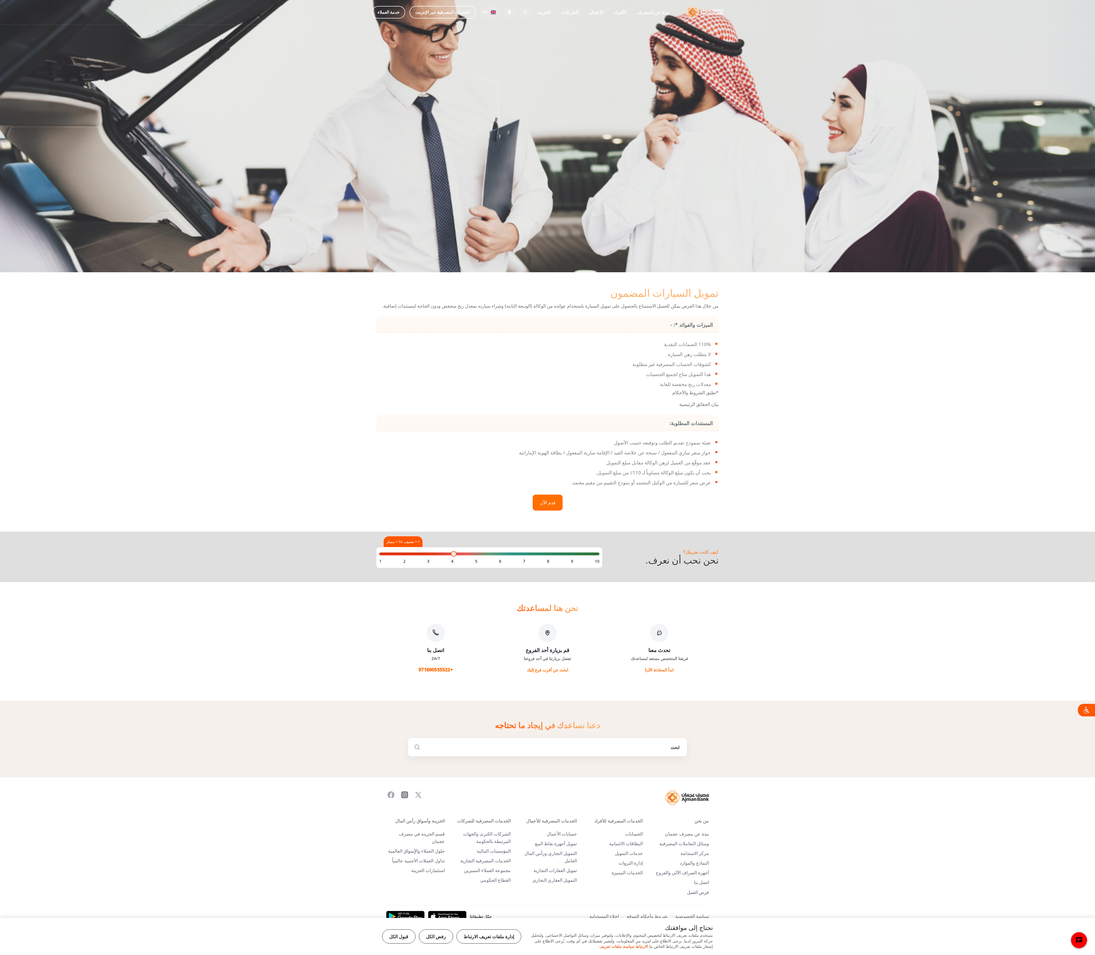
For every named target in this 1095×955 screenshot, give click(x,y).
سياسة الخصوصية (692, 916)
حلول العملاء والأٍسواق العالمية (416, 851)
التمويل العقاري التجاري (554, 880)
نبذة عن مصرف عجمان (687, 834)
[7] (524, 561)
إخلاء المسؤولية (604, 916)
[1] (380, 561)
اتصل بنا (701, 882)
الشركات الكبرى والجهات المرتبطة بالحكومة (487, 838)
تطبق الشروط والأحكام (694, 392)
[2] (404, 561)
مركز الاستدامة (694, 853)
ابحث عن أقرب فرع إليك (547, 669)
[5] (476, 561)
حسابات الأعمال (562, 834)
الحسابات (634, 834)
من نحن (701, 820)
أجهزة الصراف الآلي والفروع (682, 872)
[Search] (526, 12)
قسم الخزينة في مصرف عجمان (422, 838)
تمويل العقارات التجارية (555, 870)
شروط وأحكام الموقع (647, 916)
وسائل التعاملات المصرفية (684, 843)
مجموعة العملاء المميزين (487, 870)
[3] (428, 561)
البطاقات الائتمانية (626, 843)
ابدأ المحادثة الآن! (659, 669)
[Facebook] (391, 795)
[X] (418, 795)
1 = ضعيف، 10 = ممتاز (403, 541)
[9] (572, 561)
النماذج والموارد (694, 863)
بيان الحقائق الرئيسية (699, 404)
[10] (597, 561)
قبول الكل (398, 936)
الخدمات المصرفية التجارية (485, 860)
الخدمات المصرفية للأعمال (551, 820)
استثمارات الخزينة (428, 870)
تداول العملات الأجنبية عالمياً (418, 860)
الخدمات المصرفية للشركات (484, 820)
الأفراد (620, 12)
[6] (500, 561)
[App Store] (447, 916)
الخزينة (544, 12)
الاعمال (596, 12)
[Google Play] (405, 916)
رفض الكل (436, 936)
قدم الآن (547, 502)
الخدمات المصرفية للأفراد (618, 820)
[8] (548, 561)
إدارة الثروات (631, 863)
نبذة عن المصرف (653, 12)
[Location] (510, 12)
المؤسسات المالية (494, 851)
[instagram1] (404, 795)
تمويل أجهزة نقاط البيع (556, 843)
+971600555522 (436, 670)
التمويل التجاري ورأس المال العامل (550, 857)
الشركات (570, 12)
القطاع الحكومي (495, 880)
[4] (452, 561)
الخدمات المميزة (627, 872)
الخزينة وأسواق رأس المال (420, 820)
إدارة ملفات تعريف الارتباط (489, 936)
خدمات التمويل (629, 853)
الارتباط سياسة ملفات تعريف (623, 946)
